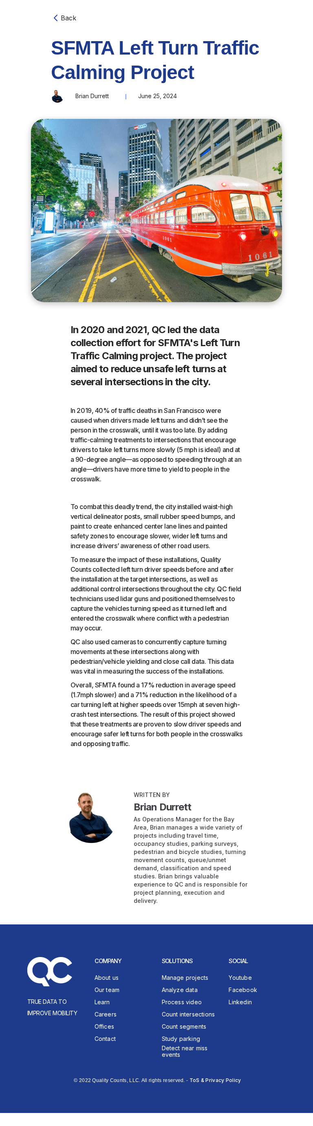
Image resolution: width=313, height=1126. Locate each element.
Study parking (181, 1038)
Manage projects (185, 977)
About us (107, 977)
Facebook (243, 989)
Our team (107, 989)
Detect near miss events (185, 1051)
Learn (102, 1002)
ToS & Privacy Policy (215, 1080)
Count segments (184, 1026)
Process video (182, 1002)
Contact (105, 1038)
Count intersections (188, 1014)
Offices (104, 1026)
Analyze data (180, 989)
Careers (106, 1014)
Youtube (240, 977)
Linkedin (240, 1002)
